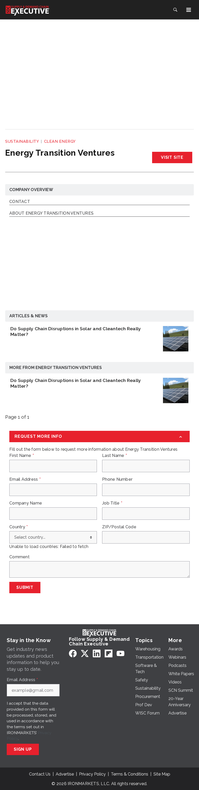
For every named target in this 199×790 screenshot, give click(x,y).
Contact (19, 202)
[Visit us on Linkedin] (97, 653)
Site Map (161, 774)
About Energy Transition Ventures (51, 213)
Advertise (65, 774)
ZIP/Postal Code (119, 527)
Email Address (25, 479)
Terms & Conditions (129, 774)
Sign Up (23, 749)
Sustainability (22, 141)
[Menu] (188, 10)
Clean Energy (60, 141)
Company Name (25, 503)
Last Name (114, 456)
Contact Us (40, 774)
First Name (21, 456)
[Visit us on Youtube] (120, 653)
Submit (24, 587)
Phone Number (117, 479)
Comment (19, 557)
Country (18, 527)
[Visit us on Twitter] (85, 653)
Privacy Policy (92, 774)
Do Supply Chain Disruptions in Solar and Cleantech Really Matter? (75, 331)
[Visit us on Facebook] (73, 653)
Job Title (112, 503)
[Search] (175, 10)
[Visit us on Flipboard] (108, 653)
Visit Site (172, 157)
